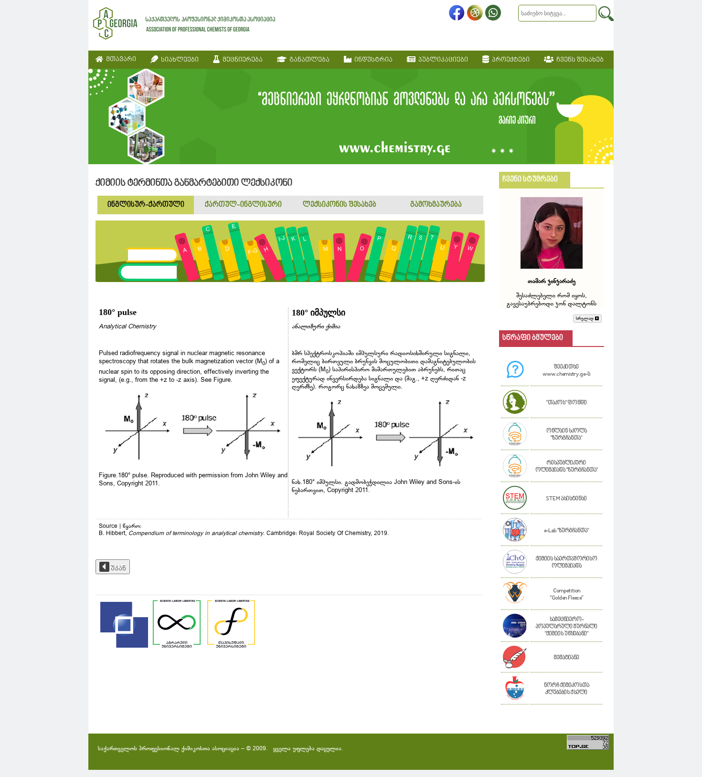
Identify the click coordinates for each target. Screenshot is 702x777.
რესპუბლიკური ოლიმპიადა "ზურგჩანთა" (566, 467)
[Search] (606, 13)
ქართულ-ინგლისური (243, 205)
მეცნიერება (241, 60)
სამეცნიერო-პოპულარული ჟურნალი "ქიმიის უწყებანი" (566, 627)
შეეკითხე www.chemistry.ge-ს (566, 371)
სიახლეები (178, 60)
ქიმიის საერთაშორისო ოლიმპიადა (566, 563)
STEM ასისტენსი (566, 499)
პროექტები (509, 60)
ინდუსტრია (372, 60)
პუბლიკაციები (441, 60)
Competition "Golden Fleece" (566, 595)
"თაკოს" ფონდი (566, 403)
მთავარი (119, 59)
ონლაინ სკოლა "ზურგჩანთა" (566, 435)
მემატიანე (566, 658)
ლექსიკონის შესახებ (339, 205)
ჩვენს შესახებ (578, 60)
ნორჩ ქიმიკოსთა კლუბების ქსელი (566, 689)
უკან (117, 569)
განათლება (308, 60)
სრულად (585, 318)
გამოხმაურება (436, 205)
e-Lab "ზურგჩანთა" (566, 531)
